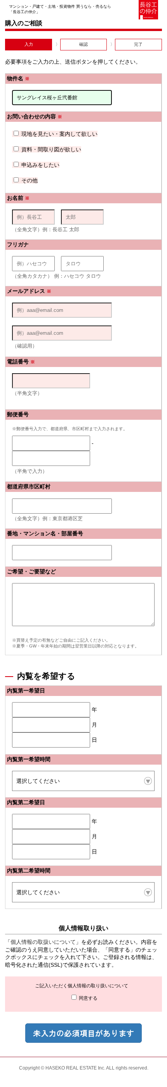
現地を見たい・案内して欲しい (58, 134)
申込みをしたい (39, 165)
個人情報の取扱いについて (43, 942)
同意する (87, 998)
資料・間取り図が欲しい (50, 149)
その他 (29, 180)
